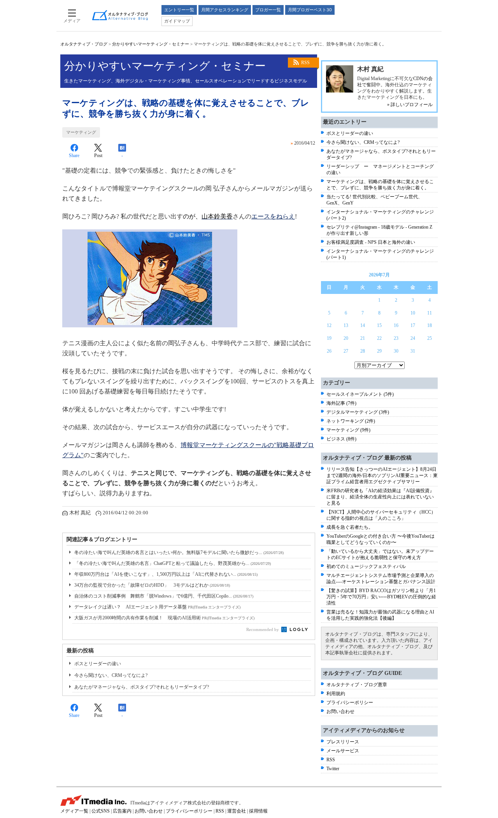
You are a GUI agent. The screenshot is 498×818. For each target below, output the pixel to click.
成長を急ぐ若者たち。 (349, 527)
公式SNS (100, 811)
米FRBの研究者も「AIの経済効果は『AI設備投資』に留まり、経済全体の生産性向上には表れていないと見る (380, 497)
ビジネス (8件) (341, 439)
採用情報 (258, 811)
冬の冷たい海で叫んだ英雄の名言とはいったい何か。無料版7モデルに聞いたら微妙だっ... (179, 552)
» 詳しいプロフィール (410, 104)
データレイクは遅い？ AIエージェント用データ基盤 (157, 607)
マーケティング (81, 132)
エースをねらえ (273, 216)
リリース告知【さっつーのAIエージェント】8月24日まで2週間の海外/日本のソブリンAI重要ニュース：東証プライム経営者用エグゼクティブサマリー (382, 475)
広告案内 (122, 811)
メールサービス (342, 750)
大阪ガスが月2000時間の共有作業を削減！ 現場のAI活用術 (164, 617)
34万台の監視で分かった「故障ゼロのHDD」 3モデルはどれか (152, 585)
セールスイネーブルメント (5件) (360, 394)
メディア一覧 (74, 811)
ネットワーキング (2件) (350, 421)
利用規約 (335, 693)
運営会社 (236, 811)
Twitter (332, 768)
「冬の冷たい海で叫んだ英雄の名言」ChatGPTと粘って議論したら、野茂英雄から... (172, 563)
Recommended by (263, 629)
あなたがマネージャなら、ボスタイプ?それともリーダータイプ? (141, 687)
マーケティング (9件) (348, 430)
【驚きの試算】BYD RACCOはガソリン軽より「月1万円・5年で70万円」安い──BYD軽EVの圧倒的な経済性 (381, 597)
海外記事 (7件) (341, 403)
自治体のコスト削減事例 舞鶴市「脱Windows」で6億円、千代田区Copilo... (163, 596)
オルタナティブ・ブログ (83, 44)
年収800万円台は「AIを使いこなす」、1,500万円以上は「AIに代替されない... (166, 574)
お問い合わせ (340, 711)
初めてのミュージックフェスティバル (366, 566)
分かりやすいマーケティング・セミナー (150, 44)
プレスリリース (342, 742)
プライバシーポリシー (349, 702)
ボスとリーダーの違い (97, 663)
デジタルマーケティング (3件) (357, 412)
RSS (305, 62)
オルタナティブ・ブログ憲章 (356, 684)
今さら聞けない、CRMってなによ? (110, 675)
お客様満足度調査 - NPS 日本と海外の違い (370, 242)
